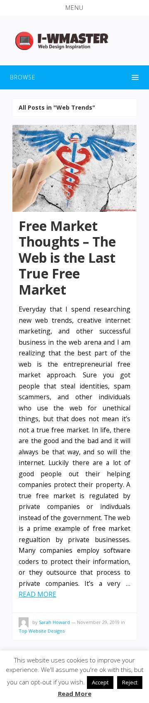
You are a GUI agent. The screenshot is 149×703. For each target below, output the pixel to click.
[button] (74, 8)
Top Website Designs (42, 631)
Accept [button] (100, 682)
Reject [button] (129, 682)
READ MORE (37, 594)
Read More (74, 693)
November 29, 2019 (98, 622)
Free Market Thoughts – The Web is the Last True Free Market (67, 257)
